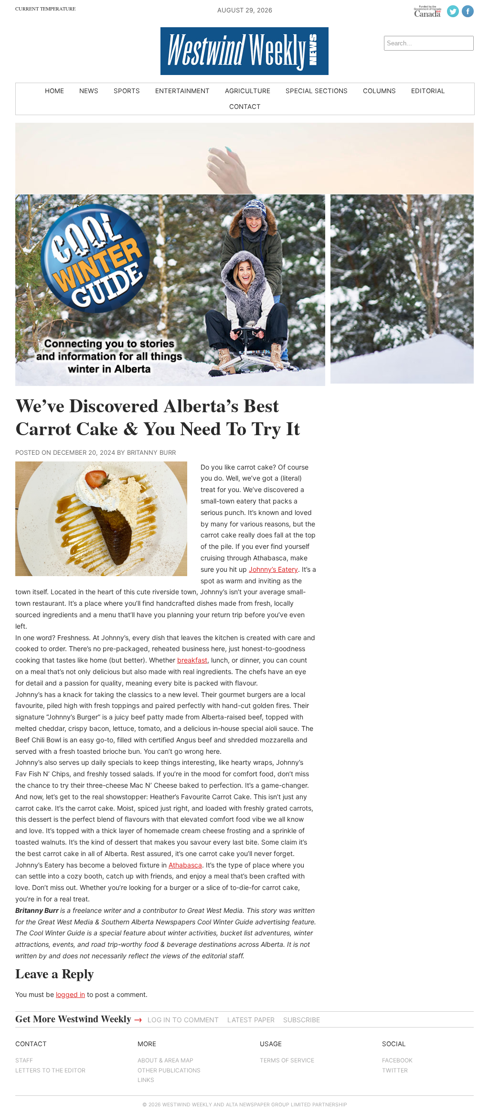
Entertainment (182, 91)
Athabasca (185, 865)
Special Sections (317, 91)
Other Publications (169, 1070)
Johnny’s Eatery (273, 569)
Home (54, 91)
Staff (24, 1060)
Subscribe (301, 1020)
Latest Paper (251, 1020)
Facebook (397, 1060)
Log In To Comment (183, 1020)
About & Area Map (165, 1060)
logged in (70, 994)
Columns (379, 91)
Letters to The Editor (50, 1070)
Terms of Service (287, 1060)
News (88, 91)
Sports (127, 91)
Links (146, 1079)
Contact (245, 106)
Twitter (395, 1070)
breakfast (192, 660)
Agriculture (247, 91)
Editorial (428, 91)
